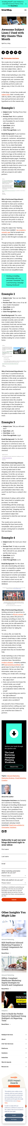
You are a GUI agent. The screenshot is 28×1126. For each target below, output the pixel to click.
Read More (14, 5)
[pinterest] (15, 52)
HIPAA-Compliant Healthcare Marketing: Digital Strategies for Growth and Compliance (12, 981)
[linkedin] (7, 52)
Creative (4, 780)
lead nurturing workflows (12, 665)
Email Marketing (20, 778)
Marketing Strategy (8, 778)
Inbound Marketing (13, 776)
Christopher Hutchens (11, 58)
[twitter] (11, 52)
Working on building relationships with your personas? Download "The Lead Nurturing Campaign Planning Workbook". (15, 280)
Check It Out (14, 767)
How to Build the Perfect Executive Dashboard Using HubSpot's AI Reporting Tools (14, 1017)
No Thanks (14, 1119)
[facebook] (3, 52)
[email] (19, 52)
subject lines (6, 94)
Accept (14, 1115)
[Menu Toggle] (25, 10)
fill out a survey (18, 614)
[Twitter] (3, 831)
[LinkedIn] (5, 831)
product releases (7, 662)
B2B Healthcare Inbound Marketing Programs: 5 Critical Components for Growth (12, 946)
